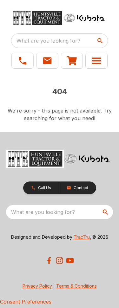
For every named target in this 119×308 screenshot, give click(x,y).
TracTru (82, 237)
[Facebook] (49, 260)
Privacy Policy (37, 286)
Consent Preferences (25, 301)
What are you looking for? (48, 41)
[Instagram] (59, 260)
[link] (72, 61)
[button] (22, 61)
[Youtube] (70, 260)
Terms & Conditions (76, 286)
